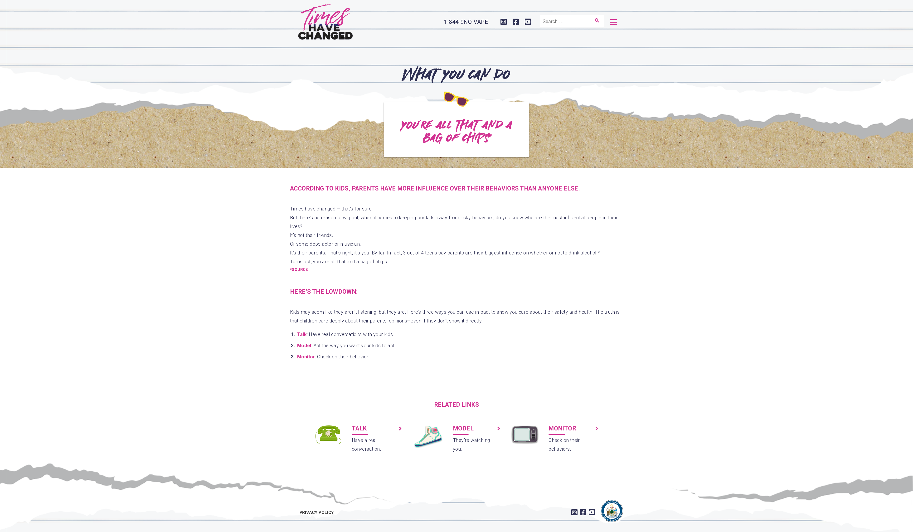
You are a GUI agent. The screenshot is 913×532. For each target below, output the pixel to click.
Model (304, 345)
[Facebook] (516, 22)
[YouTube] (528, 22)
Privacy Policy (317, 512)
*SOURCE (299, 269)
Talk (302, 334)
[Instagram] (503, 22)
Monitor (306, 357)
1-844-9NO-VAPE (466, 22)
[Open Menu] (613, 21)
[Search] (596, 20)
